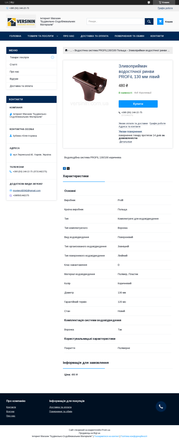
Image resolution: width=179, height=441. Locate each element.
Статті (13, 64)
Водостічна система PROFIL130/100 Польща (100, 50)
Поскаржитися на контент (106, 436)
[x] (68, 169)
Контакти (157, 36)
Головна (15, 36)
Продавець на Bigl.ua (89, 433)
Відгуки (14, 78)
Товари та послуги (40, 36)
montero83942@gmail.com (27, 190)
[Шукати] (149, 21)
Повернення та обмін (129, 36)
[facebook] (64, 169)
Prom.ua (106, 430)
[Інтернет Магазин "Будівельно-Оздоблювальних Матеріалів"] (21, 27)
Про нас (68, 36)
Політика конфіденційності (134, 436)
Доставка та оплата (94, 36)
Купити (138, 103)
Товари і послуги (19, 57)
